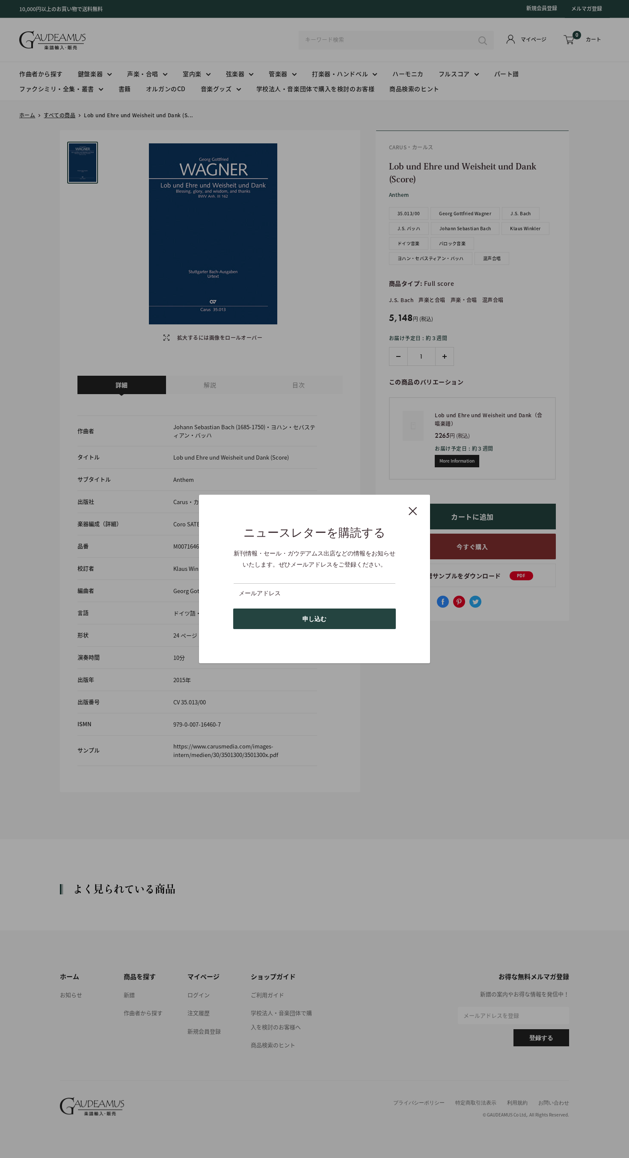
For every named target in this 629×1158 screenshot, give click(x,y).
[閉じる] (413, 510)
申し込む (314, 618)
